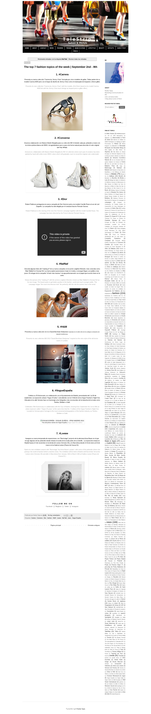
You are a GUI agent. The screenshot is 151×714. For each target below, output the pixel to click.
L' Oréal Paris (109, 396)
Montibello (107, 503)
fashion (49, 518)
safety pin (109, 587)
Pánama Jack (119, 542)
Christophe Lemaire (110, 224)
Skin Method (109, 607)
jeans (121, 366)
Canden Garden (118, 204)
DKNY (112, 264)
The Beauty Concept (119, 637)
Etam (112, 286)
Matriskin (109, 473)
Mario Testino (119, 465)
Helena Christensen (120, 338)
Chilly (113, 222)
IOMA (119, 358)
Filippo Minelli (122, 299)
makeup (121, 447)
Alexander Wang (118, 148)
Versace (107, 668)
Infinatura (114, 358)
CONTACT (43, 48)
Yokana (114, 688)
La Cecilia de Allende (117, 400)
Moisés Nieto (109, 501)
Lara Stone (114, 410)
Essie (117, 285)
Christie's (120, 222)
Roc (112, 581)
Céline (106, 214)
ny (122, 530)
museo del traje (110, 507)
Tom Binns (107, 651)
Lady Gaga (120, 408)
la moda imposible (120, 402)
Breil (108, 192)
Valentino (107, 665)
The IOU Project (109, 643)
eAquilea (118, 270)
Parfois (121, 544)
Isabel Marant (121, 360)
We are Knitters (109, 683)
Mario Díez (108, 465)
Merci (106, 481)
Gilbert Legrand (114, 313)
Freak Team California (113, 305)
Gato (118, 311)
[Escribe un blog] (67, 515)
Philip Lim (117, 552)
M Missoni (115, 439)
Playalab (110, 560)
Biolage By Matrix (114, 180)
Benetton (107, 178)
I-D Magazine (118, 352)
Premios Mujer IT (117, 565)
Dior (45, 518)
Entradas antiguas (94, 525)
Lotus (113, 435)
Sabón (123, 585)
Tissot (116, 649)
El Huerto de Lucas (118, 276)
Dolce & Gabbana (112, 267)
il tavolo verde (115, 356)
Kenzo (118, 388)
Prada (106, 565)
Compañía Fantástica (112, 238)
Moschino (116, 503)
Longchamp (111, 429)
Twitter (66, 506)
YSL (119, 688)
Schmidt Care (119, 593)
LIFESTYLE (92, 48)
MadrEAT (123, 441)
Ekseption (113, 274)
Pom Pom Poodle (118, 563)
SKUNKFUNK (119, 607)
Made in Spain (110, 441)
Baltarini (107, 170)
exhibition (120, 289)
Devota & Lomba (118, 256)
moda (116, 495)
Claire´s (112, 228)
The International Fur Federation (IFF (114, 641)
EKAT (106, 274)
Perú (112, 552)
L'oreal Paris (109, 398)
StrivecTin (120, 621)
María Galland (118, 461)
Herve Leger (119, 342)
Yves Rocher (113, 690)
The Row (107, 645)
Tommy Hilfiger (116, 651)
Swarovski (120, 627)
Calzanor (114, 200)
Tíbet (111, 649)
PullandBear (115, 569)
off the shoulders (115, 532)
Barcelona (120, 170)
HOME (27, 48)
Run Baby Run (114, 585)
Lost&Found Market (110, 433)
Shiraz (109, 603)
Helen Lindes (110, 338)
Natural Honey (120, 515)
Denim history (108, 254)
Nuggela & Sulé (110, 530)
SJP (122, 605)
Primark (107, 569)
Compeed (107, 240)
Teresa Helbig (121, 635)
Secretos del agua (109, 599)
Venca (115, 665)
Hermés (110, 340)
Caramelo (107, 208)
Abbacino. (107, 137)
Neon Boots (115, 517)
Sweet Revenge (109, 629)
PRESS (75, 51)
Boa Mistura (108, 188)
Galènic (123, 309)
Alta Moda (116, 151)
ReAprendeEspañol (116, 573)
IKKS (106, 356)
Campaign (121, 200)
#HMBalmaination (121, 133)
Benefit (121, 176)
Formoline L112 (116, 303)
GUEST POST (121, 48)
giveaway (107, 319)
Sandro (121, 591)
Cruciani (107, 246)
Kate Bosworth (109, 384)
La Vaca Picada (111, 408)
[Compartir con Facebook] (72, 515)
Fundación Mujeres (109, 309)
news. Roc (121, 522)
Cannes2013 (108, 206)
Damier (121, 248)
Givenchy (115, 320)
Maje (124, 445)
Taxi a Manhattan (117, 633)
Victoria (121, 667)
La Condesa (109, 402)
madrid (109, 443)
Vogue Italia (120, 678)
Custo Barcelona (116, 246)
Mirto (108, 493)
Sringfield (117, 617)
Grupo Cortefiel (109, 326)
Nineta (106, 528)
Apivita (107, 157)
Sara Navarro (109, 593)
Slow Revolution (109, 609)
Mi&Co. (112, 485)
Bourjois (123, 190)
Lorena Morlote (119, 431)
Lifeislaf (113, 424)
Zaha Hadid (117, 692)
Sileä (122, 603)
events (113, 289)
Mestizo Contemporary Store (114, 483)
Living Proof (116, 427)
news (69, 518)
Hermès (119, 340)
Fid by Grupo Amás (112, 299)
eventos (107, 289)
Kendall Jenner (110, 388)
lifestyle (122, 425)
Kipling (117, 390)
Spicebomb (119, 615)
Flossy (113, 301)
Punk (122, 569)
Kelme (123, 386)
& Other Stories (109, 133)
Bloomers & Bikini (109, 186)
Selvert (123, 599)
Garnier (113, 311)
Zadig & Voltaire (109, 692)
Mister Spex (120, 493)
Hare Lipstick (115, 336)
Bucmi (121, 196)
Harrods (123, 336)
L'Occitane (120, 396)
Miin (106, 491)
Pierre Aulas (112, 554)
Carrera (33, 518)
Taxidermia (107, 635)
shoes (116, 603)
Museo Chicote (121, 505)
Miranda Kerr (122, 491)
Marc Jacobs (109, 455)
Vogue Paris (108, 679)
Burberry (107, 198)
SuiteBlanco (108, 625)
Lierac (106, 424)
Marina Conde (119, 463)
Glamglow (122, 319)
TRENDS (69, 48)
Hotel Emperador (121, 346)
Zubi (108, 694)
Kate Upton (116, 386)
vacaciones (118, 663)
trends (112, 656)
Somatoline (110, 611)
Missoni (113, 493)
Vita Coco (120, 671)
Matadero (123, 471)
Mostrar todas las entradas (77, 59)
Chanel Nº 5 (115, 216)
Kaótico (117, 380)
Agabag (118, 141)
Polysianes (107, 563)
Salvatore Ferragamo (112, 591)
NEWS (52, 48)
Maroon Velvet (116, 467)
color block (120, 236)
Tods (121, 649)
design (121, 254)
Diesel (113, 260)
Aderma (115, 139)
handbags (115, 334)
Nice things (108, 524)
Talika (116, 631)
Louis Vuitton (109, 437)
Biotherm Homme (111, 182)
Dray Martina (122, 268)
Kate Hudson (120, 384)
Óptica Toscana (118, 536)
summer (119, 625)
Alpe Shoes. (119, 149)
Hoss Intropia (110, 346)
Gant (108, 311)
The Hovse (120, 639)
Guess (107, 328)
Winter (121, 683)
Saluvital (123, 589)
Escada (123, 282)
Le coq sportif (121, 414)
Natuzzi (107, 517)
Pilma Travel (108, 556)
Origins (106, 538)
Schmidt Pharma (109, 595)
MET (106, 485)
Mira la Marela (112, 491)
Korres (117, 392)
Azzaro (121, 163)
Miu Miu (107, 495)
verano (121, 665)
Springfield (108, 617)
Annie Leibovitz (115, 155)
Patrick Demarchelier (110, 546)
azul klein (114, 163)
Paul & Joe (120, 546)
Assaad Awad (119, 159)
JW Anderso (108, 380)
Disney (121, 262)
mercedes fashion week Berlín (115, 479)
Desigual (107, 256)
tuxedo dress (115, 657)
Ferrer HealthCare (115, 297)
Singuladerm (108, 605)
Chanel (107, 216)
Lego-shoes (115, 418)
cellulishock (114, 214)
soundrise (114, 613)
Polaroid (119, 561)
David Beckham (109, 250)
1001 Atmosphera (118, 135)
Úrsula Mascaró (117, 661)
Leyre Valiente (119, 422)
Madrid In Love (109, 445)
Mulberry (112, 505)
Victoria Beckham (109, 669)
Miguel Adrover (119, 487)
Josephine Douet (115, 374)
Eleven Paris (118, 278)
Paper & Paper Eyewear (111, 544)
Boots (106, 190)
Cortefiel (107, 244)
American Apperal (116, 153)
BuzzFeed (107, 200)
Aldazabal (114, 145)
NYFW (106, 532)
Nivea (112, 528)
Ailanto (116, 143)
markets (107, 467)
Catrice (106, 212)
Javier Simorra (121, 364)
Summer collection (110, 627)
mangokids (120, 451)
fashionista (107, 295)
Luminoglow (120, 437)
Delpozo (114, 252)
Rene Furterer (121, 575)
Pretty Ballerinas (118, 567)
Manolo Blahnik (109, 453)
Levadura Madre (121, 420)
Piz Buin (120, 557)
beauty (113, 174)
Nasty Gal (120, 511)
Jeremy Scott (109, 368)
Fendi (106, 297)
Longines (121, 429)
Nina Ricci (120, 526)
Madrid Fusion (119, 443)
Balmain (119, 168)
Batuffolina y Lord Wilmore (112, 172)
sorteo (106, 613)
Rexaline (115, 577)
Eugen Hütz (120, 286)
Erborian (107, 282)
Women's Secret (110, 686)
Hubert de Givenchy (116, 350)
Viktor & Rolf (111, 672)
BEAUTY (101, 48)
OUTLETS (111, 48)
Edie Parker (110, 272)
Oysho (115, 540)
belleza (111, 176)
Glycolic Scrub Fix (118, 322)
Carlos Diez (115, 208)
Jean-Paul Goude (112, 366)
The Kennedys (119, 643)
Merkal (112, 481)
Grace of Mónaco (119, 323)
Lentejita (113, 420)
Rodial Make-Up (119, 581)
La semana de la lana (119, 406)
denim (121, 252)
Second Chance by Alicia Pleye (114, 597)
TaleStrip (107, 631)
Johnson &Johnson (110, 372)
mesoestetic (120, 481)
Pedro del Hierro (115, 550)
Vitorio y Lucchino (109, 673)
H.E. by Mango (119, 332)
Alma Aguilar (108, 149)
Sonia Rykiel (120, 611)
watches (121, 682)
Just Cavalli (113, 378)
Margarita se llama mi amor (112, 459)
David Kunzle (119, 250)
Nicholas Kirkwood (118, 524)
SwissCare (120, 629)
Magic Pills (117, 445)
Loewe (59, 518)
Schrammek (120, 595)
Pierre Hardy (120, 554)
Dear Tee (107, 252)
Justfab (121, 378)
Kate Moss (108, 386)
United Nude (118, 659)
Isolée (108, 362)
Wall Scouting (116, 679)
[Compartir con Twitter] (69, 515)
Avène (123, 162)
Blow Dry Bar (119, 186)
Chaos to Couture (118, 218)
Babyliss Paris (110, 166)
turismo (106, 657)
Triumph (121, 655)
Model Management (110, 499)
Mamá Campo (116, 449)
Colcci (114, 234)
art (112, 159)
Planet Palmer (109, 559)
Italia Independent (117, 362)
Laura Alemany (115, 412)
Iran (124, 358)
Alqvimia (107, 152)
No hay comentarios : (54, 515)
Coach (117, 232)
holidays (107, 344)
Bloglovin (58, 506)
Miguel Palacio (119, 489)
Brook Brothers (109, 194)
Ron (106, 583)
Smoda (116, 609)
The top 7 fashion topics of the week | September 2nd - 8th (60, 66)
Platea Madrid (121, 559)
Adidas (121, 139)
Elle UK (121, 281)
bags (121, 166)
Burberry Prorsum (118, 198)
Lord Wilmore (108, 431)
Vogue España (76, 518)
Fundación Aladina (118, 307)
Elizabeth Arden (110, 281)
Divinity (106, 264)
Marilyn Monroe (109, 463)
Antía (122, 155)
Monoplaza (120, 501)
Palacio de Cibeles (109, 542)
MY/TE (121, 509)
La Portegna (118, 404)
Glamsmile (109, 322)
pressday (107, 567)
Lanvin (107, 410)
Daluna (113, 248)
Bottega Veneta (115, 190)
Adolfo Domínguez (109, 141)
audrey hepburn (109, 162)
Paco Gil (121, 540)
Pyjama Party (116, 571)
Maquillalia (119, 453)
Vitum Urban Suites (120, 673)
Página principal (56, 525)
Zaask (121, 690)
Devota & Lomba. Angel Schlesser (114, 258)
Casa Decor (120, 210)
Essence (109, 285)
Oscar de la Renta (117, 538)
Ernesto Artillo (115, 282)
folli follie (107, 304)
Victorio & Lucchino (120, 669)
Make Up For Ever (112, 447)
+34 (108, 135)
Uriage (107, 661)
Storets (123, 619)
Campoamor (108, 204)
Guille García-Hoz (118, 328)
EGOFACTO (120, 272)
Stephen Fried (116, 619)
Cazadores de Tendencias (117, 212)
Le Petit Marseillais (112, 416)
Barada (114, 170)
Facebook (49, 506)
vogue (123, 676)
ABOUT (34, 48)
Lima (109, 427)
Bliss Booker (108, 184)
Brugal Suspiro (119, 194)
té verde (114, 635)
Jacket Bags (113, 364)
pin (114, 556)
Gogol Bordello (108, 323)
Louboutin (120, 435)
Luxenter (107, 439)
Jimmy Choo (110, 370)
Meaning (115, 477)
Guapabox (120, 326)
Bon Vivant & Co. (118, 188)
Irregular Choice (111, 360)
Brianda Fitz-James (117, 192)
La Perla (109, 404)
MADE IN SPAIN (80, 48)
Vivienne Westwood (113, 676)
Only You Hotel (115, 534)
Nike (115, 526)
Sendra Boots (111, 601)
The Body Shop (111, 639)
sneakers (123, 609)
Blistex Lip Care (118, 184)
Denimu (116, 254)
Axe (108, 163)
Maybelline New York (111, 475)
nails (113, 511)
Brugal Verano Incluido (111, 196)
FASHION (60, 48)
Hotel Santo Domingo (112, 348)
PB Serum (116, 548)
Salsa (117, 589)
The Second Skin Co (116, 645)
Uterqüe (107, 663)
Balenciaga (108, 168)
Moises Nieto (120, 499)
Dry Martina (110, 270)
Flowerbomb (120, 301)
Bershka (114, 178)
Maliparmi (107, 449)
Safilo (117, 587)
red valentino (113, 575)
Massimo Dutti (114, 471)
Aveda (117, 162)
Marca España (118, 457)
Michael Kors (120, 485)
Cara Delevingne (118, 206)
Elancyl (107, 279)
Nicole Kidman (108, 526)
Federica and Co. (118, 295)
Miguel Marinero (109, 489)
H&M (54, 518)
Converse (40, 518)
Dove (114, 268)
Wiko (116, 683)
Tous (121, 653)
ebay (123, 271)
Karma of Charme (118, 382)
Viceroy (114, 668)
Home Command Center (119, 344)
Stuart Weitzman (110, 623)
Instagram (75, 506)
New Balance (122, 519)
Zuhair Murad (115, 694)
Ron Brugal (113, 583)
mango (113, 451)
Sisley (116, 605)
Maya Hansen (119, 473)
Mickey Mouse (108, 487)
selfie (117, 599)
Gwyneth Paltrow (110, 330)
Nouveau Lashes (121, 528)
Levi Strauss (110, 422)
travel (106, 655)
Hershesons (108, 342)
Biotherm (123, 180)
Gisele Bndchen (115, 315)
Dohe (124, 264)
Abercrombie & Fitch (118, 137)
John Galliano (120, 370)
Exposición (108, 291)
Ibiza (118, 354)
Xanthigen (119, 686)
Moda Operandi (118, 497)
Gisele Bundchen (118, 318)
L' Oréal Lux (121, 394)
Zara (124, 692)
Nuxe (118, 530)
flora (108, 301)
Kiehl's (111, 390)
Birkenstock (120, 182)
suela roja (120, 623)
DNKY (118, 264)
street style (110, 621)
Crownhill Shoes (118, 244)
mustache (115, 509)
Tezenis (109, 637)
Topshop (113, 653)
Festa (123, 297)
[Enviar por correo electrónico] (65, 515)
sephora (122, 601)
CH (122, 214)
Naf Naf (64, 518)
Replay (108, 577)
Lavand (113, 414)
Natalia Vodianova (109, 513)
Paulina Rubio (108, 548)
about (108, 139)
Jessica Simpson (120, 368)
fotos (124, 303)
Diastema (107, 260)
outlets (107, 540)
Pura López (108, 571)
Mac (122, 439)
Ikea (122, 354)
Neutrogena (113, 519)
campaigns (108, 202)
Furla (118, 309)
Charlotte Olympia (111, 220)
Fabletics (117, 291)
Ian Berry (112, 354)
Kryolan (113, 394)
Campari (119, 202)
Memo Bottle (122, 477)
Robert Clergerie (115, 579)
